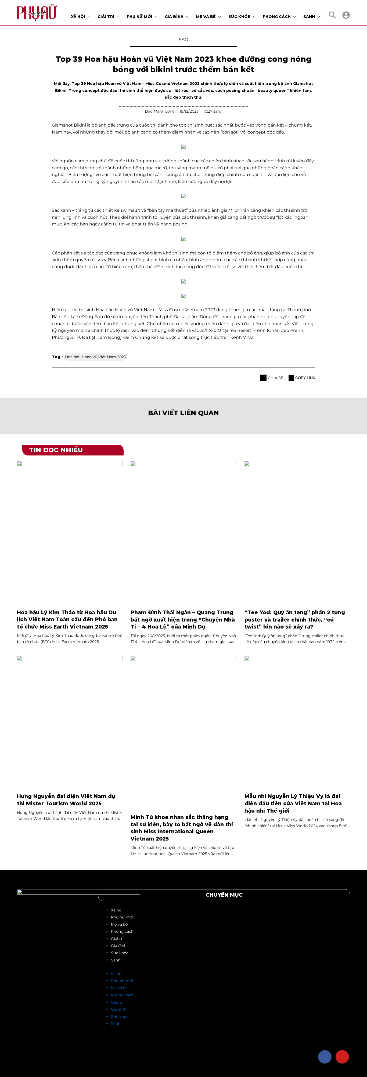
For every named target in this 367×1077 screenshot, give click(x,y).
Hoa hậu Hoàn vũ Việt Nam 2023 (95, 356)
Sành (115, 960)
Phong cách (122, 931)
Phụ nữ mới (122, 917)
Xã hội (117, 910)
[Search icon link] (333, 16)
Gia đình (119, 945)
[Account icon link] (346, 15)
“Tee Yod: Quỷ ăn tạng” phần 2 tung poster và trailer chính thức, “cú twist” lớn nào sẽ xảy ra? (294, 619)
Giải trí (117, 938)
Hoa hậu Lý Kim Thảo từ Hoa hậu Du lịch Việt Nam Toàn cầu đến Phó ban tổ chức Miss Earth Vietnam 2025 (67, 619)
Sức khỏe (119, 952)
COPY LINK (304, 378)
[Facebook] (325, 1057)
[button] (263, 378)
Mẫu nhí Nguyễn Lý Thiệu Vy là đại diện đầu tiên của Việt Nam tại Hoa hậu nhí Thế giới (293, 803)
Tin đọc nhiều (56, 450)
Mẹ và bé (119, 924)
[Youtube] (342, 1057)
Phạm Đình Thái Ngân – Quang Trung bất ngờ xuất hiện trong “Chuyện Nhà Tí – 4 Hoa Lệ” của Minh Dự (183, 619)
